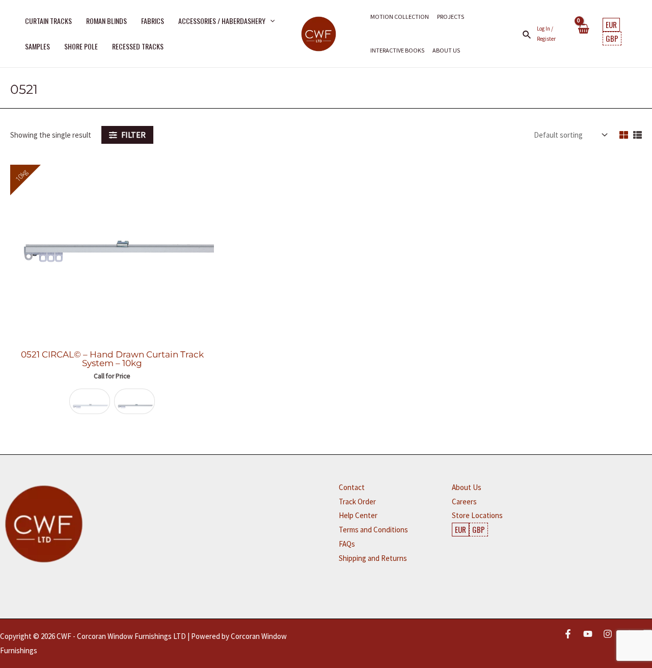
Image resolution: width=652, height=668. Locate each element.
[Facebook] (568, 633)
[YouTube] (587, 633)
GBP (612, 38)
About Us (466, 487)
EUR (611, 24)
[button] (270, 21)
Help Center (358, 515)
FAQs (347, 544)
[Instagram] (607, 633)
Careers (464, 501)
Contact (352, 487)
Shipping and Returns (373, 558)
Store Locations (477, 515)
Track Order (357, 501)
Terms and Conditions (373, 529)
